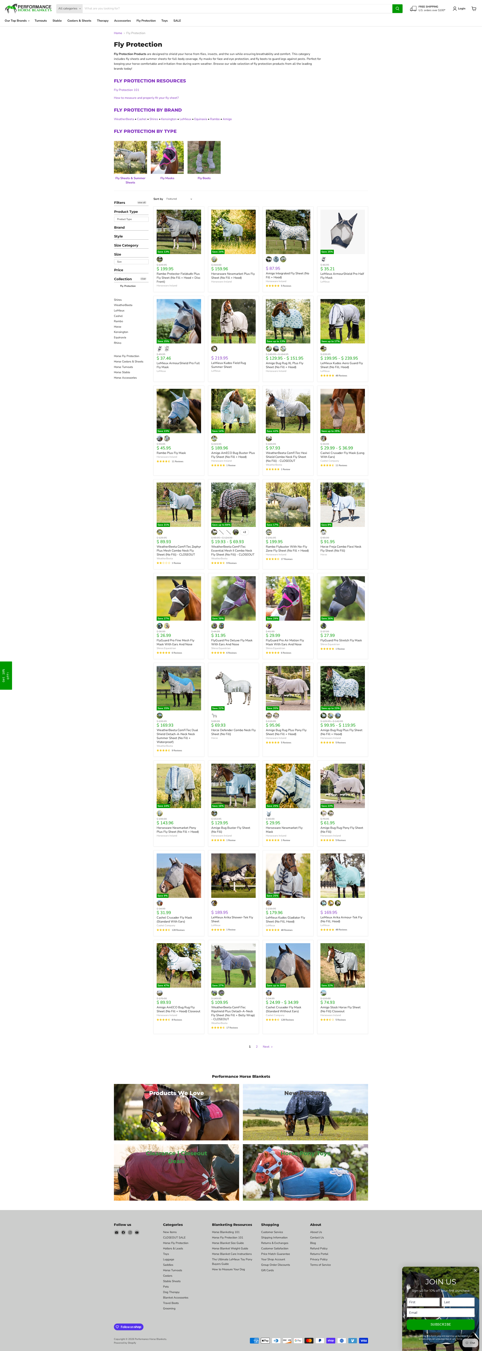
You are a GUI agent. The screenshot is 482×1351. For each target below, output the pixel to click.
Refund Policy (319, 1248)
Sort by (158, 199)
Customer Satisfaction (274, 1248)
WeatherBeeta (124, 119)
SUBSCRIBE (441, 1324)
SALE (177, 21)
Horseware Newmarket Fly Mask (284, 830)
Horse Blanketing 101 (226, 1232)
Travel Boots (171, 1303)
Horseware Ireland (167, 285)
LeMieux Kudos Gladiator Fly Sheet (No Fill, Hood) (285, 920)
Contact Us (317, 1237)
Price (118, 270)
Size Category (126, 245)
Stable (57, 21)
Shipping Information (274, 1237)
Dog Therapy (171, 1292)
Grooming (169, 1308)
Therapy (102, 21)
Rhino (117, 343)
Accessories (122, 21)
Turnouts (41, 21)
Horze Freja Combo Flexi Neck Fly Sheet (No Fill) (340, 549)
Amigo (227, 119)
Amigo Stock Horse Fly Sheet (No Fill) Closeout (340, 1009)
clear (143, 278)
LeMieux (185, 119)
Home (118, 33)
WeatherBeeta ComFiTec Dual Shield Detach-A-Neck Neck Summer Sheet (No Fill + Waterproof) (177, 736)
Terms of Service (320, 1265)
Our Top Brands (16, 21)
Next (266, 1047)
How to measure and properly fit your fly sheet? (146, 98)
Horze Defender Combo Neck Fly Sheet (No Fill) (233, 732)
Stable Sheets (172, 1281)
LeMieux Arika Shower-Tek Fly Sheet (232, 919)
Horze (117, 327)
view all (142, 202)
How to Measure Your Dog (228, 1269)
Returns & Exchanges (274, 1243)
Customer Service (272, 1232)
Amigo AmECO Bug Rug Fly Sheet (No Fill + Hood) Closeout (178, 1009)
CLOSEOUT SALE (174, 1237)
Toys (164, 21)
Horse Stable (122, 372)
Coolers (167, 1276)
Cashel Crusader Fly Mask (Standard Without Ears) (283, 1009)
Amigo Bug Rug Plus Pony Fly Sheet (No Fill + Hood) (286, 732)
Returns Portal (319, 1254)
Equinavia (200, 119)
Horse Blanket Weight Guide (230, 1248)
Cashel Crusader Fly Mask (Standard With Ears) (174, 920)
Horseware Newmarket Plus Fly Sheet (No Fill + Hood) (233, 276)
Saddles (168, 1265)
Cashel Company (329, 461)
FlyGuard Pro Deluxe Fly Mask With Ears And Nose (231, 642)
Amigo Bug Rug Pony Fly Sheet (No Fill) (341, 830)
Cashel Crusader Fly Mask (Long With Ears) (342, 455)
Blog (313, 1243)
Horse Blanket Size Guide (228, 1243)
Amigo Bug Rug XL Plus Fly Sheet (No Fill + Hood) (284, 365)
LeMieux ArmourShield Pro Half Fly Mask (342, 276)
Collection (123, 279)
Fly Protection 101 (126, 90)
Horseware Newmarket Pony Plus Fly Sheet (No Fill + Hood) (178, 830)
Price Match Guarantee (275, 1254)
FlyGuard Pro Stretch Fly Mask (341, 640)
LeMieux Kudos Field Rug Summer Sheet (228, 365)
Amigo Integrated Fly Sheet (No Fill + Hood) (287, 275)
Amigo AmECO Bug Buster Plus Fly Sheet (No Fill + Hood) (233, 455)
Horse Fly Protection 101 (227, 1237)
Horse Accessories (125, 378)
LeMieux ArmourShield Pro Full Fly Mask (178, 365)
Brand (119, 227)
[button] (6, 675)
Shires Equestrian (166, 648)
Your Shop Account (273, 1259)
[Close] (475, 1270)
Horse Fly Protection (126, 356)
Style (118, 236)
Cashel (141, 119)
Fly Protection (146, 21)
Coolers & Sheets (79, 21)
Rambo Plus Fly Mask (171, 453)
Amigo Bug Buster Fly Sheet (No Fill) (230, 830)
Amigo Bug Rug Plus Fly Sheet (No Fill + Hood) (341, 732)
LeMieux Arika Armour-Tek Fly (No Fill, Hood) (341, 919)
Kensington (169, 119)
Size (117, 254)
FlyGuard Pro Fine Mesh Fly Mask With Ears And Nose (175, 642)
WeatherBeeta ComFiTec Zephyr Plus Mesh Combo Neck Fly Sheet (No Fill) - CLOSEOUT (179, 551)
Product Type (126, 212)
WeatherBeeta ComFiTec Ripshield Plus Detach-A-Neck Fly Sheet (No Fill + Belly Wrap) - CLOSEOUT (233, 1013)
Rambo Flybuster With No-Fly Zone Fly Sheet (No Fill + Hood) (287, 549)
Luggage (168, 1259)
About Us (316, 1232)
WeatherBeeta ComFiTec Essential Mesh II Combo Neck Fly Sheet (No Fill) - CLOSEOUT (233, 551)
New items (170, 1232)
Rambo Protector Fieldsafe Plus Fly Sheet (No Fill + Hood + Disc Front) (178, 278)
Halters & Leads (173, 1248)
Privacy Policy (319, 1259)
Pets (166, 1287)
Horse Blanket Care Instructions (232, 1254)
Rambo (215, 119)
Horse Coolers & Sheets (128, 361)
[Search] (397, 8)
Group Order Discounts (275, 1265)
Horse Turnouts (123, 367)
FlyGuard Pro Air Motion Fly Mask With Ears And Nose (285, 642)
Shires (153, 119)
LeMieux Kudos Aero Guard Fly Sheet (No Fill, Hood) (341, 365)
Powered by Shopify (125, 1343)
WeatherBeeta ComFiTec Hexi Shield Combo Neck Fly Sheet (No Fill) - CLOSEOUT (286, 457)
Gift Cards (267, 1270)
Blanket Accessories (175, 1297)
